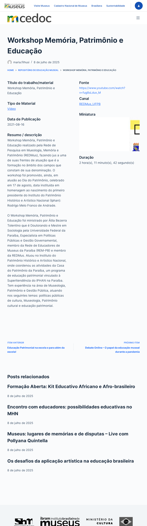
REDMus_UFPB (90, 104)
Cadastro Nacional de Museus (70, 5)
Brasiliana (96, 5)
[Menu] (138, 17)
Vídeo (11, 109)
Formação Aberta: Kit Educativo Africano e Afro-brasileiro (71, 386)
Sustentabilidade (115, 5)
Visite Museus (42, 5)
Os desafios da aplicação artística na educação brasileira (70, 461)
